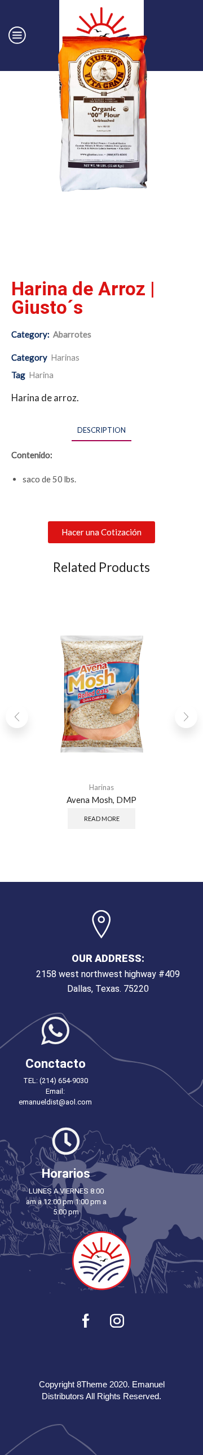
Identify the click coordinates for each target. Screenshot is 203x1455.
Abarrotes (72, 334)
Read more (102, 818)
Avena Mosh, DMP (101, 799)
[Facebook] (86, 1321)
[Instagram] (117, 1321)
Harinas (65, 357)
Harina (41, 375)
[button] (101, 532)
